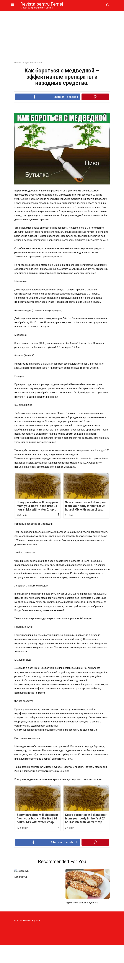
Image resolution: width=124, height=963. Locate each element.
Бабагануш (20, 876)
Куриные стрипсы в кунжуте (81, 902)
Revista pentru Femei (41, 4)
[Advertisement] (62, 33)
